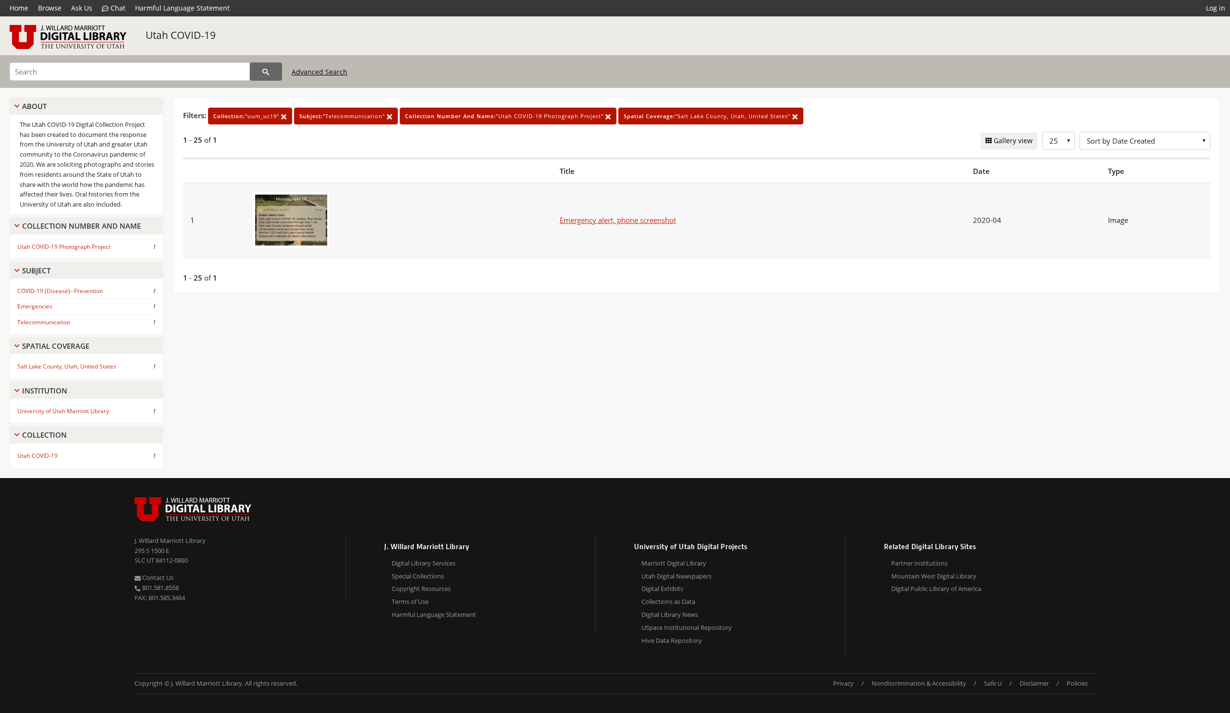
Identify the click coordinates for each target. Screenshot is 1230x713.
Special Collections (418, 576)
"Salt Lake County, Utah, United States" (708, 116)
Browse (50, 7)
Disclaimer (1034, 683)
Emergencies (34, 306)
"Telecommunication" (343, 116)
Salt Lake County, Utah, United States (66, 366)
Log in (1215, 7)
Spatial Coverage (55, 346)
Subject (36, 270)
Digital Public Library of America (936, 588)
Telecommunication (43, 322)
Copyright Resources (421, 588)
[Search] (266, 71)
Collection (44, 435)
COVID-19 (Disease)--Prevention (60, 291)
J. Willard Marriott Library (170, 540)
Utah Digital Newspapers (676, 576)
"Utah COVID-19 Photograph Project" (505, 116)
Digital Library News (669, 614)
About (34, 106)
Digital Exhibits (662, 588)
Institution (44, 390)
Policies (1077, 683)
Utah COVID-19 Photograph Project (64, 247)
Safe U (993, 683)
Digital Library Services (423, 563)
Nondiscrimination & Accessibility (919, 683)
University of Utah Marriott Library (63, 411)
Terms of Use (410, 601)
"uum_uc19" (247, 116)
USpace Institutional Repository (686, 627)
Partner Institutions (919, 563)
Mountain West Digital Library (933, 576)
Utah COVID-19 (181, 35)
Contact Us (157, 577)
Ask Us (81, 7)
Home (19, 7)
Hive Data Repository (671, 640)
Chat (117, 7)
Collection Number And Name (81, 226)
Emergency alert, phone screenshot (618, 220)
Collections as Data (668, 601)
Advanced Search (319, 71)
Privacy (843, 683)
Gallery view (1012, 140)
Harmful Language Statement (182, 7)
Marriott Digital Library (673, 563)
